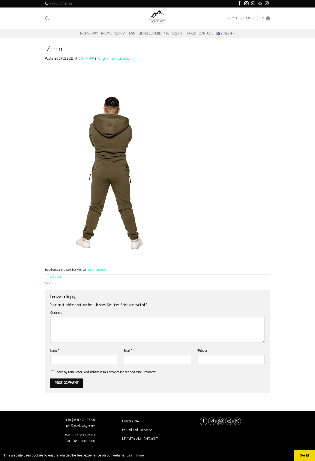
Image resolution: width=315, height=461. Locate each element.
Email (128, 351)
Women (120, 33)
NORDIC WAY (89, 33)
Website (202, 351)
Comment (56, 313)
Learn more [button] (135, 455)
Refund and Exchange (137, 430)
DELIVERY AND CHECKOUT (140, 439)
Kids (166, 33)
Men (132, 33)
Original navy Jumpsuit (113, 59)
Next (51, 283)
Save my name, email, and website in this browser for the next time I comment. (106, 372)
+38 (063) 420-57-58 (80, 420)
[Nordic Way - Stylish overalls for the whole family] (157, 18)
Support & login (239, 18)
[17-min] (109, 164)
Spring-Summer (150, 33)
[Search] (47, 18)
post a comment (96, 270)
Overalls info (130, 421)
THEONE (106, 33)
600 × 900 (86, 59)
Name (54, 351)
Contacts (206, 33)
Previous (53, 277)
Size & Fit (178, 33)
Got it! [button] (304, 455)
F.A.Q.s (191, 33)
